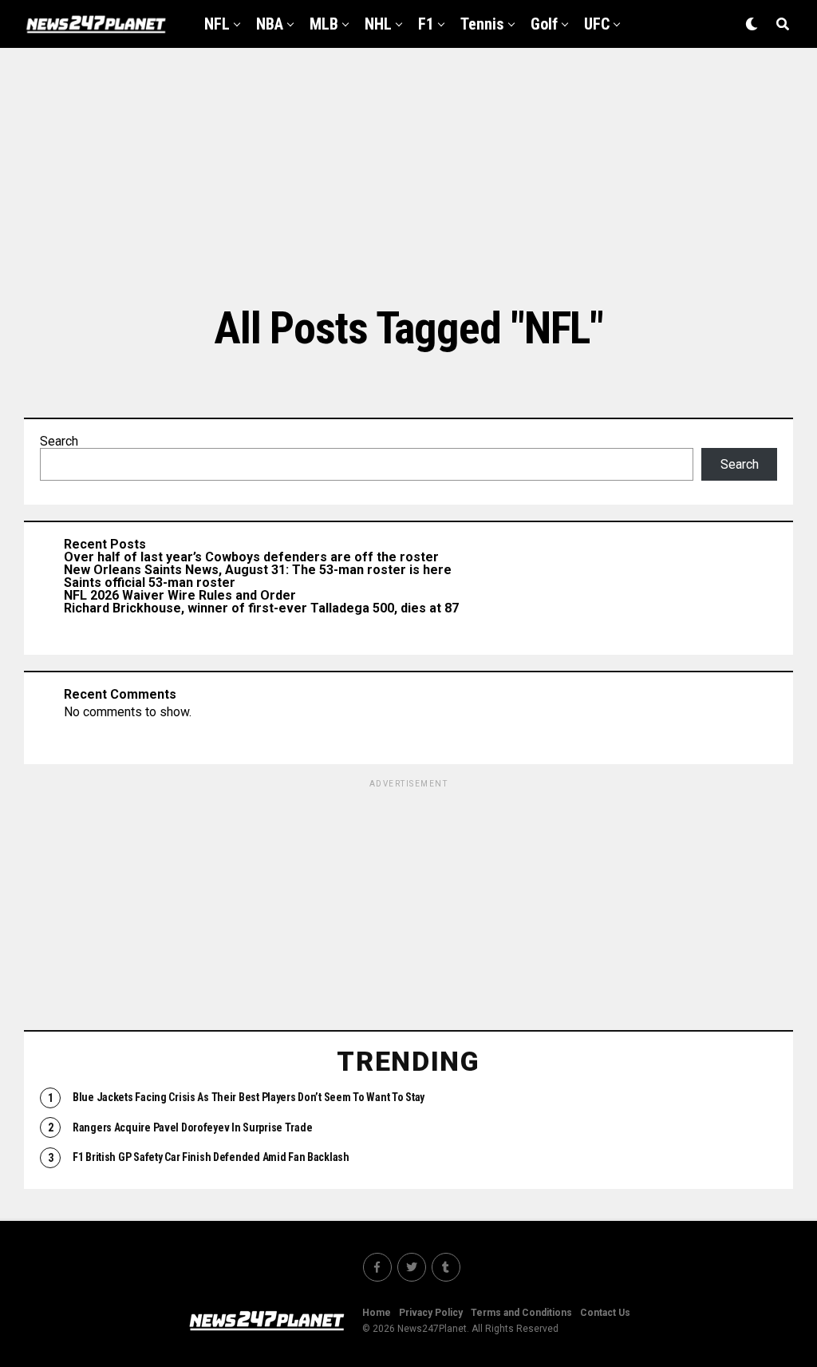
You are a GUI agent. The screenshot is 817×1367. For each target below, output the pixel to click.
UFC (597, 24)
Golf (544, 24)
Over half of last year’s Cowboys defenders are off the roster (251, 557)
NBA (269, 24)
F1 (426, 24)
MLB (324, 24)
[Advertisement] (408, 175)
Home (376, 1312)
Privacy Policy (431, 1312)
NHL (378, 24)
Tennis (482, 24)
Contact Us (605, 1312)
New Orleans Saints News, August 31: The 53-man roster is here (258, 569)
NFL (217, 24)
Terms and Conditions (521, 1312)
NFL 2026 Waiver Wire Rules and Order (180, 595)
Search (59, 441)
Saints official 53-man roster (149, 582)
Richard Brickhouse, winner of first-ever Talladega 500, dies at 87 (261, 608)
